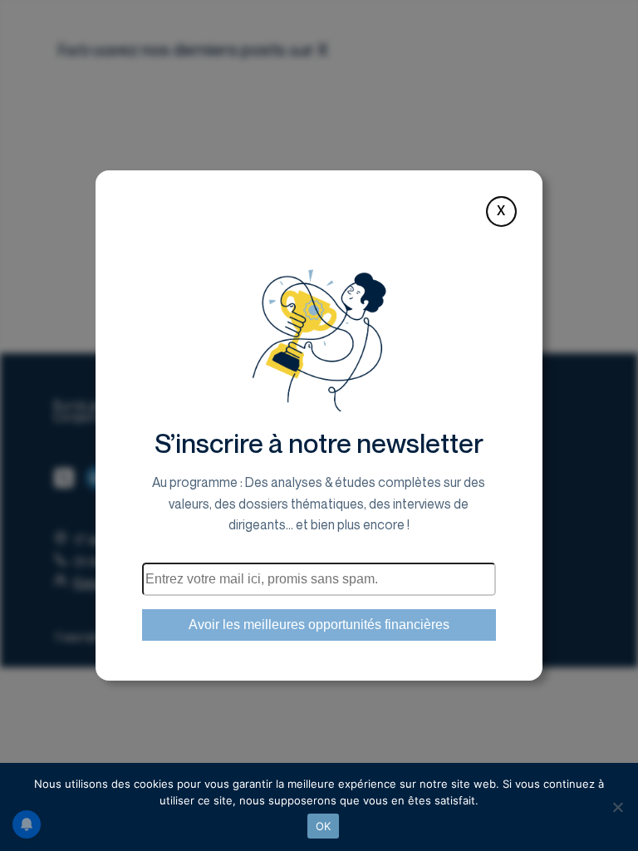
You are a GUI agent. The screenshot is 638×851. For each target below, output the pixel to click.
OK (323, 826)
